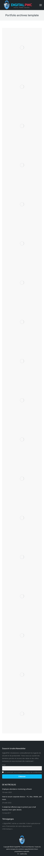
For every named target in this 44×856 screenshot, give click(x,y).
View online (16, 78)
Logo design (22, 594)
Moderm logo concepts (22, 318)
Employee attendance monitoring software (17, 789)
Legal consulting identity (22, 358)
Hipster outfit (22, 712)
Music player (22, 201)
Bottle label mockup (22, 437)
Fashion (22, 671)
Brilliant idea (22, 44)
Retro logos (22, 553)
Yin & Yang (22, 516)
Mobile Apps (22, 47)
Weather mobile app (22, 162)
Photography (22, 86)
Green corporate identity (22, 632)
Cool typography (22, 397)
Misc (22, 125)
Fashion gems (22, 83)
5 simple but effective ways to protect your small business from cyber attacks (19, 808)
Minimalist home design (22, 476)
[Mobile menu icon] (40, 5)
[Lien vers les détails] (25, 39)
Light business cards (22, 240)
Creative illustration (22, 122)
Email (3, 765)
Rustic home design (22, 279)
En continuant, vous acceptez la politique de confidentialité (23, 772)
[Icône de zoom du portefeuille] (19, 39)
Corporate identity (22, 243)
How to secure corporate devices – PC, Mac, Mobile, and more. (22, 798)
